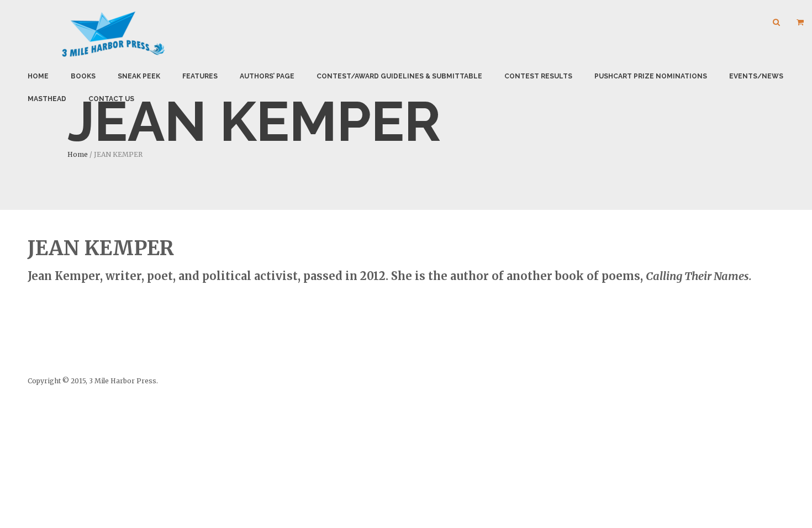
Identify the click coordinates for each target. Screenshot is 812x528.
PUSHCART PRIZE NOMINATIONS (650, 76)
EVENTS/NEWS (756, 76)
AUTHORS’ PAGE (267, 76)
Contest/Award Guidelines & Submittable (399, 76)
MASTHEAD (47, 99)
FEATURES (200, 76)
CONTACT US (111, 99)
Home (38, 76)
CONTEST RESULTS (538, 76)
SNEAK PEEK (139, 76)
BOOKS (83, 76)
